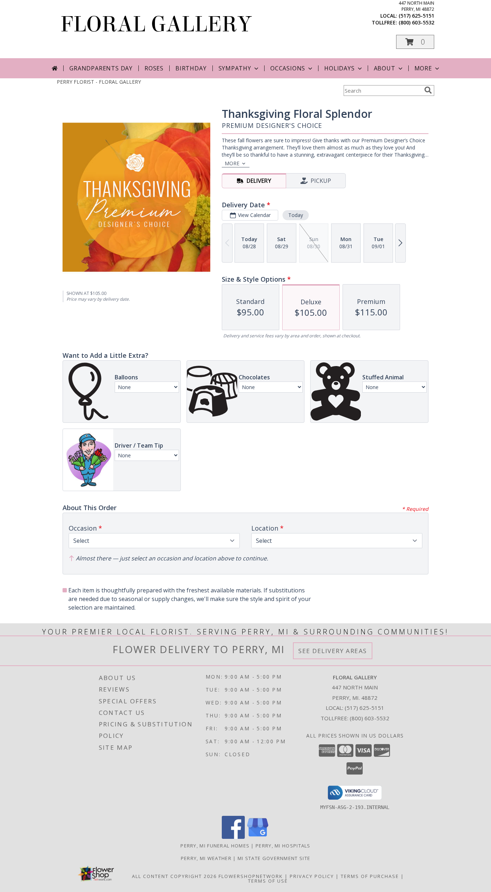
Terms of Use (268, 881)
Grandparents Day (101, 68)
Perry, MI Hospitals (283, 845)
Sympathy (235, 68)
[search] (428, 90)
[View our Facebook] (233, 836)
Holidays (339, 68)
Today (295, 215)
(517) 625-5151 (416, 15)
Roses (154, 68)
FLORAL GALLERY (156, 24)
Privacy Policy (312, 876)
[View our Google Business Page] (257, 836)
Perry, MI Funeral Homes (214, 845)
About (384, 68)
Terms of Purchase (370, 876)
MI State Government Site (274, 858)
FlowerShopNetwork (251, 876)
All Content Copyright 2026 (174, 876)
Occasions (287, 68)
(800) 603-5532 (416, 22)
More (423, 68)
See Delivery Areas (332, 651)
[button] (415, 42)
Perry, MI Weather (206, 858)
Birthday (190, 68)
